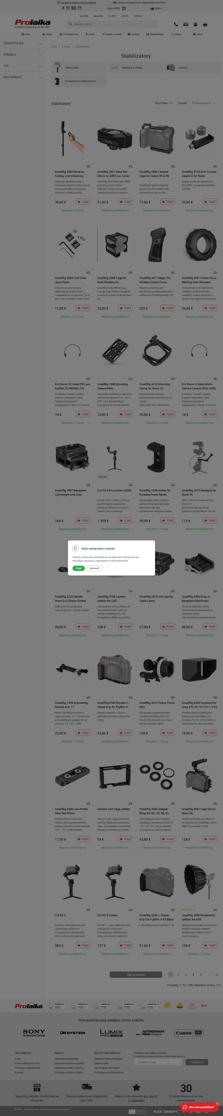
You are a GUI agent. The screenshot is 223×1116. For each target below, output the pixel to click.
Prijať (79, 568)
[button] (217, 1104)
